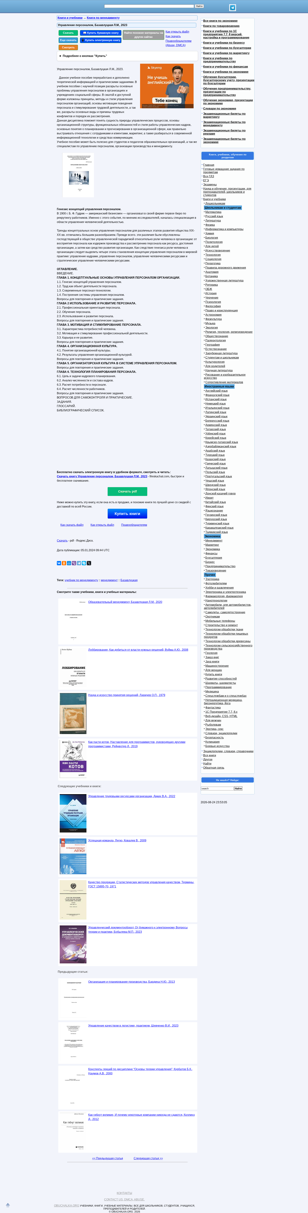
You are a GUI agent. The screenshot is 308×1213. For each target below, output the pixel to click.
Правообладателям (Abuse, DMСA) (178, 43)
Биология (211, 237)
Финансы (211, 553)
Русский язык (214, 216)
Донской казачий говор (220, 493)
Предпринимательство (220, 566)
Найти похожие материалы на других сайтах (143, 34)
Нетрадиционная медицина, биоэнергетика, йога (223, 702)
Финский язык (214, 506)
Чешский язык (214, 480)
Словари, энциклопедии (221, 733)
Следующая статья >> (148, 1158)
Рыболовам (213, 724)
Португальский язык (218, 476)
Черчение (211, 297)
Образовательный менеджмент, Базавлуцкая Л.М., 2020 (125, 601)
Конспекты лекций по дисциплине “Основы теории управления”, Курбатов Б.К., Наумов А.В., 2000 (140, 1071)
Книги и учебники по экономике (225, 71)
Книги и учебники (214, 199)
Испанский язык (216, 399)
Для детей (212, 246)
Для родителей (215, 366)
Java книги (212, 661)
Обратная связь (213, 767)
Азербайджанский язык (220, 446)
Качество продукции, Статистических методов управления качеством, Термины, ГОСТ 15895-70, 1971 (141, 884)
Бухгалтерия (213, 557)
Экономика (212, 549)
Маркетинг (212, 544)
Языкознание (214, 510)
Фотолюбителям (216, 583)
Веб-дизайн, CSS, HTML (221, 716)
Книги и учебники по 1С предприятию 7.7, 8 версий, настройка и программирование (226, 34)
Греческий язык (215, 463)
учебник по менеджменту (81, 580)
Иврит (209, 497)
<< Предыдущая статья (107, 1158)
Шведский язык (215, 484)
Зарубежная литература (221, 353)
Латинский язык (215, 412)
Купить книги (127, 513)
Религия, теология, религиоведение (229, 331)
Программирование (218, 687)
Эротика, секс (214, 728)
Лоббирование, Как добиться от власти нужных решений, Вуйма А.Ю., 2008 (138, 649)
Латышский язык (216, 467)
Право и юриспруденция (221, 310)
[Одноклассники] (64, 563)
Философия (213, 306)
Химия (209, 233)
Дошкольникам (215, 203)
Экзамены (210, 184)
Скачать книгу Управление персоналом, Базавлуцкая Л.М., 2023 (102, 476)
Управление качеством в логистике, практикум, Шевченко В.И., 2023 (133, 1025)
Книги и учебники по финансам (225, 66)
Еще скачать (68, 40)
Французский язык (217, 395)
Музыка (210, 323)
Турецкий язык (215, 454)
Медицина (212, 691)
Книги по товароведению (221, 25)
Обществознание (216, 336)
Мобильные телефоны (220, 620)
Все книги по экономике (220, 20)
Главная (208, 164)
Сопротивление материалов (224, 382)
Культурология (215, 361)
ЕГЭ (206, 180)
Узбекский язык (215, 433)
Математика (213, 212)
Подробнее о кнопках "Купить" (85, 55)
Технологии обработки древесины (228, 641)
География (212, 344)
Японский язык (215, 489)
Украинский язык (216, 416)
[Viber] (74, 563)
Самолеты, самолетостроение (225, 612)
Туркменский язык (217, 523)
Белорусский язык (217, 420)
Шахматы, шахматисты (220, 682)
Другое (207, 759)
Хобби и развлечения (219, 587)
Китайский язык (215, 502)
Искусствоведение (217, 250)
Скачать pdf (127, 491)
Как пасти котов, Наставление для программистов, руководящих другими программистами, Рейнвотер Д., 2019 (136, 744)
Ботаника (211, 276)
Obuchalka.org (66, 1205)
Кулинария (212, 741)
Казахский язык (215, 459)
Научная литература (219, 370)
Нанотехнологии (216, 600)
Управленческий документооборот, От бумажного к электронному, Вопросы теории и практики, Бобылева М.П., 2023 (138, 929)
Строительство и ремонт (221, 625)
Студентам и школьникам (222, 357)
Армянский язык (216, 425)
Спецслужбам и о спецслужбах (226, 695)
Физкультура (213, 319)
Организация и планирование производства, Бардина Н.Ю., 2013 (131, 981)
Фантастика (213, 707)
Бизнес (210, 562)
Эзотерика (212, 579)
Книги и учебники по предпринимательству (219, 60)
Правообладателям (134, 524)
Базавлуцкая (129, 580)
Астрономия (213, 314)
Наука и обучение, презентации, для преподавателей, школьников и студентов (227, 192)
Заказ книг (212, 657)
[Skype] (84, 563)
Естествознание (216, 349)
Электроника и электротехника (225, 591)
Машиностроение (217, 665)
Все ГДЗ (208, 176)
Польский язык (215, 472)
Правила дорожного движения (225, 267)
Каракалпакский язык (219, 527)
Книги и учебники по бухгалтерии (227, 47)
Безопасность (214, 737)
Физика (210, 224)
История (211, 293)
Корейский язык (215, 437)
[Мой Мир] (69, 563)
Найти (207, 763)
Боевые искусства (217, 746)
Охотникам (212, 616)
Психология (213, 301)
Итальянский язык (217, 407)
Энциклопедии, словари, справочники (228, 751)
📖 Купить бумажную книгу (101, 32)
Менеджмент (213, 540)
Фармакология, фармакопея (224, 596)
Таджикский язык (216, 532)
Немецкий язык (215, 403)
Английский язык (216, 390)
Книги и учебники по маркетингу (226, 53)
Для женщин (213, 670)
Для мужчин (213, 720)
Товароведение (215, 570)
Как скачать (173, 36)
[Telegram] (79, 563)
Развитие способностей (221, 678)
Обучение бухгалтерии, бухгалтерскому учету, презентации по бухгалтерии (228, 80)
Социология (213, 259)
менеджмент (109, 580)
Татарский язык (215, 429)
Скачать (68, 32)
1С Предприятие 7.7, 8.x (221, 711)
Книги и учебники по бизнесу (224, 42)
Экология (211, 327)
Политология (214, 241)
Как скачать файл (71, 524)
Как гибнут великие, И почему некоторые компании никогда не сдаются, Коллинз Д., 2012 (141, 1117)
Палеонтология (215, 340)
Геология (211, 652)
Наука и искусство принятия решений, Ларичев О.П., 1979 (126, 695)
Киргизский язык (216, 519)
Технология (213, 254)
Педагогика (212, 263)
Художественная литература (224, 280)
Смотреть (68, 47)
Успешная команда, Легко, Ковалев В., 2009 (117, 840)
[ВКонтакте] (59, 563)
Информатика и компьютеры (224, 229)
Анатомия (212, 271)
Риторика (211, 284)
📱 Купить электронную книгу (100, 40)
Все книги (209, 755)
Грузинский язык (216, 514)
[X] (89, 563)
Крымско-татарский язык (221, 442)
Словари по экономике (219, 108)
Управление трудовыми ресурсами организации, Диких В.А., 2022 (131, 796)
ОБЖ (208, 289)
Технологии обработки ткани (224, 629)
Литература (213, 220)
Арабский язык (215, 450)
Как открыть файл (177, 31)
